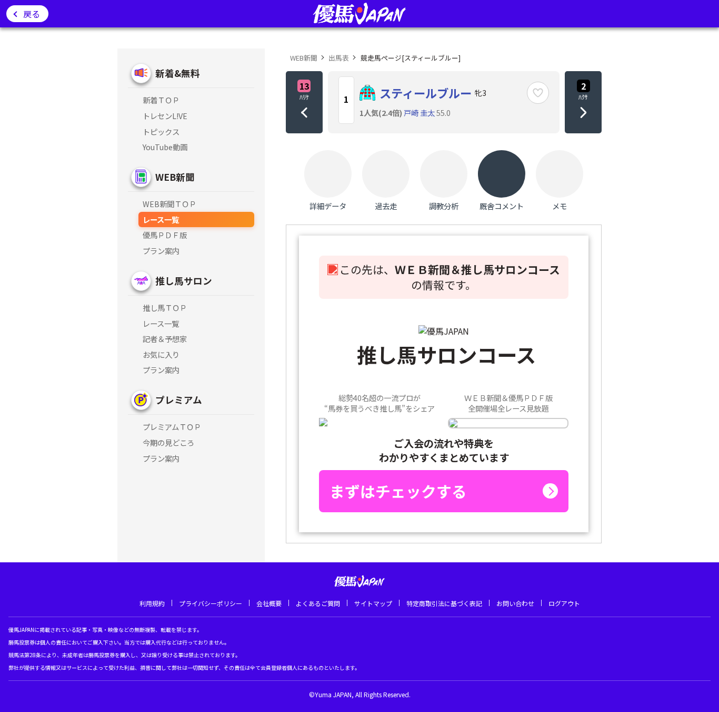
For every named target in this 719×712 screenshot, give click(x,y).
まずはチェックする (398, 491)
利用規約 (152, 603)
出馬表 (338, 58)
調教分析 (443, 205)
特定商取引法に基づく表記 (444, 603)
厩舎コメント (502, 205)
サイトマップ (373, 603)
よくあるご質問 (318, 603)
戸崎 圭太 (419, 112)
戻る (31, 13)
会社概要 (269, 603)
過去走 (386, 205)
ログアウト (564, 603)
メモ (559, 205)
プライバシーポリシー (210, 603)
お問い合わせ (515, 603)
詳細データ (327, 205)
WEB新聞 (175, 176)
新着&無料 (177, 73)
